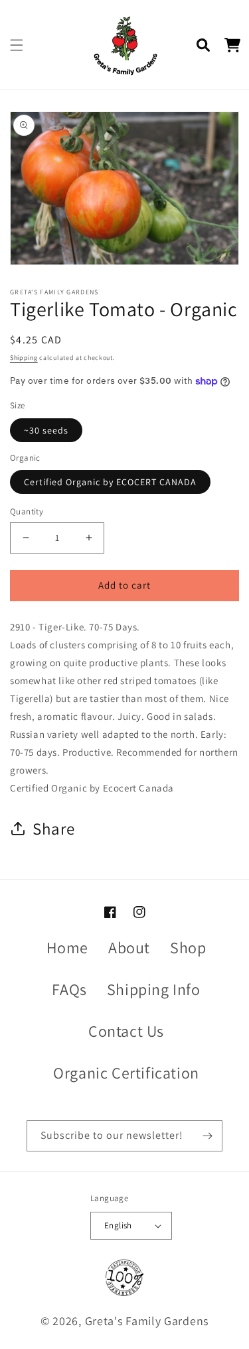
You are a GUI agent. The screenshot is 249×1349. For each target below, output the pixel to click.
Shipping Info (154, 989)
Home (67, 947)
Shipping (24, 357)
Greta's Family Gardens (146, 1320)
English (118, 1225)
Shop (188, 947)
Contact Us (126, 1030)
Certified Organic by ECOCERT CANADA (110, 482)
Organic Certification (126, 1072)
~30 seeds (46, 430)
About (129, 947)
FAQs (69, 989)
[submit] (207, 1135)
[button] (16, 45)
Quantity (26, 511)
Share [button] (54, 828)
